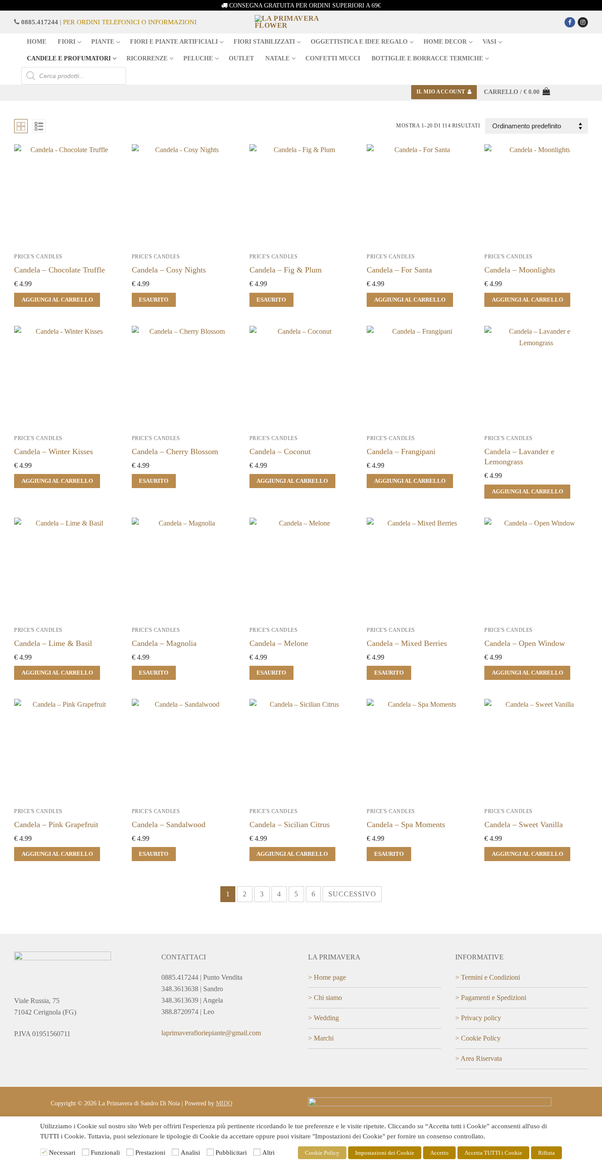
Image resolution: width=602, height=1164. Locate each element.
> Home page (327, 977)
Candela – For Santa (399, 269)
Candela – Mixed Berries (407, 643)
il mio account (440, 92)
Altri (268, 1152)
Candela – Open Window (524, 643)
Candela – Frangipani (401, 451)
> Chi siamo (325, 997)
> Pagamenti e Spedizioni (490, 997)
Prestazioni (150, 1152)
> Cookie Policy (478, 1038)
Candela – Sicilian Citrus (289, 824)
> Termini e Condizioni (487, 977)
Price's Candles (38, 256)
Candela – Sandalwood (168, 824)
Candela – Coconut (280, 451)
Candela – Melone (278, 643)
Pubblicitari (231, 1152)
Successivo (352, 894)
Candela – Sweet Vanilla (523, 824)
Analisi (190, 1152)
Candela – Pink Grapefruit (56, 824)
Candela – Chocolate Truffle (59, 269)
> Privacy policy (478, 1018)
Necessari (62, 1152)
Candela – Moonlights (519, 269)
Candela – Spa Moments (406, 824)
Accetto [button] (439, 1152)
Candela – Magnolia (164, 643)
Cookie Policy (322, 1152)
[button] (57, 300)
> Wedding (323, 1018)
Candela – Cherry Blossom (175, 451)
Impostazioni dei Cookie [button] (384, 1152)
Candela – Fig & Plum (285, 269)
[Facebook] (570, 22)
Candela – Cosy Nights (169, 269)
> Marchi (321, 1038)
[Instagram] (583, 22)
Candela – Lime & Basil (53, 643)
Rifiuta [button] (546, 1152)
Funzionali (105, 1152)
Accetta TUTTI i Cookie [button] (493, 1152)
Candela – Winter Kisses (53, 451)
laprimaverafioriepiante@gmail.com (211, 1033)
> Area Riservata (478, 1058)
